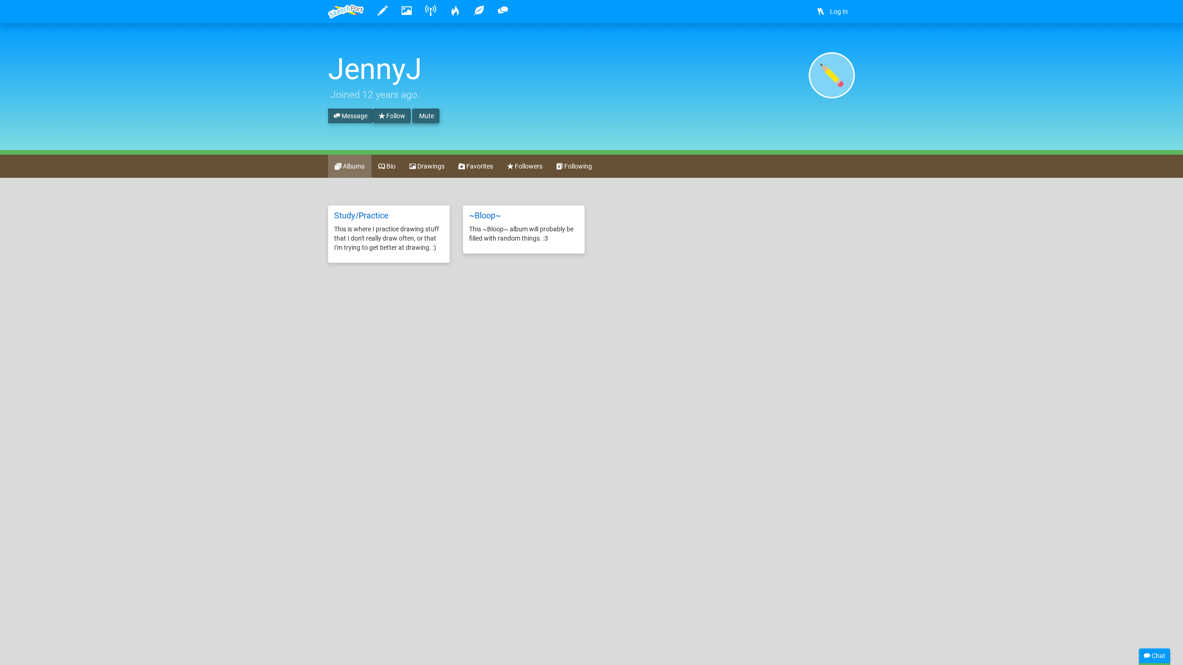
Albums (353, 166)
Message (353, 116)
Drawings (430, 166)
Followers (528, 166)
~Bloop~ (485, 215)
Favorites (479, 166)
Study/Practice (361, 215)
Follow (395, 116)
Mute (426, 116)
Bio (390, 166)
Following (577, 166)
